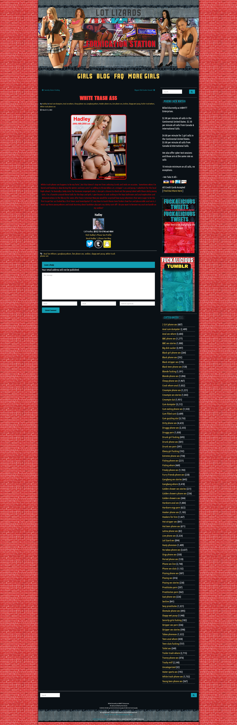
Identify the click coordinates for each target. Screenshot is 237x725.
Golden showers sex (171, 498)
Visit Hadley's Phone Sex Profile (98, 234)
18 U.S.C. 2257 (112, 714)
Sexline (125, 104)
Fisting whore (168, 465)
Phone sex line (169, 563)
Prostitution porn (170, 591)
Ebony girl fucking (170, 451)
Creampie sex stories (171, 394)
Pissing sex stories (170, 582)
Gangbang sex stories (172, 479)
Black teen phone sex (172, 366)
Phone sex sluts (169, 568)
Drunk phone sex (170, 441)
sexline (87, 253)
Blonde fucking (169, 371)
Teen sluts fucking (170, 643)
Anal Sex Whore (50, 253)
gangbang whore (64, 253)
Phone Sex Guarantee (123, 714)
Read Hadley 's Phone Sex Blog (98, 238)
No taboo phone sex (171, 549)
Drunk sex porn (169, 446)
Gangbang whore (92, 104)
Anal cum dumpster (55, 104)
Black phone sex (169, 357)
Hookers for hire (170, 516)
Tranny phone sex (170, 657)
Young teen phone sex (172, 681)
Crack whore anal (170, 385)
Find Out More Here (173, 190)
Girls (85, 76)
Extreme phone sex (171, 455)
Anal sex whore (68, 104)
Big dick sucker (169, 347)
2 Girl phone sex (169, 324)
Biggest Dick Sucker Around (143, 90)
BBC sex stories (169, 343)
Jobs (131, 714)
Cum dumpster (169, 404)
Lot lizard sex (168, 540)
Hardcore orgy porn (171, 507)
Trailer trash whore (147, 104)
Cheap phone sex (80, 104)
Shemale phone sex (171, 610)
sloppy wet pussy (98, 253)
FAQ (119, 76)
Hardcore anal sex (170, 502)
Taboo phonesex (169, 634)
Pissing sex (167, 577)
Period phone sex (170, 559)
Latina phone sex (170, 530)
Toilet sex (166, 648)
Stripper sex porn (170, 624)
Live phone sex (117, 104)
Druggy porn (168, 432)
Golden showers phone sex (174, 493)
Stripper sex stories (171, 629)
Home (106, 714)
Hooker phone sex (105, 104)
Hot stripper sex (169, 521)
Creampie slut (168, 399)
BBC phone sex (169, 338)
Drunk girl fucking (170, 437)
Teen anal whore (170, 638)
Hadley (44, 104)
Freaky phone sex (170, 469)
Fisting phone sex (170, 460)
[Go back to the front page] (118, 37)
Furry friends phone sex (173, 474)
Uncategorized (169, 667)
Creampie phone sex (171, 390)
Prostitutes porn (169, 587)
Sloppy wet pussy (134, 104)
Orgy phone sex (169, 554)
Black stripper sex (170, 361)
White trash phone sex (48, 106)
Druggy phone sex (170, 427)
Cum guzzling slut (170, 418)
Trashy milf (167, 662)
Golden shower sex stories (174, 488)
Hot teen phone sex (171, 526)
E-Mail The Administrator (100, 719)
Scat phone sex (169, 596)
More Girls (144, 76)
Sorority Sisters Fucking (52, 90)
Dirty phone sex (169, 422)
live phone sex (78, 253)
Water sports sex (170, 671)
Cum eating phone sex (172, 408)
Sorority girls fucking (172, 620)
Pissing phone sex (170, 573)
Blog (103, 76)
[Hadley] (98, 223)
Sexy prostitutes (169, 606)
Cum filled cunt (169, 413)
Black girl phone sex (171, 352)
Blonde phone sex (170, 376)
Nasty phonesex (169, 545)
